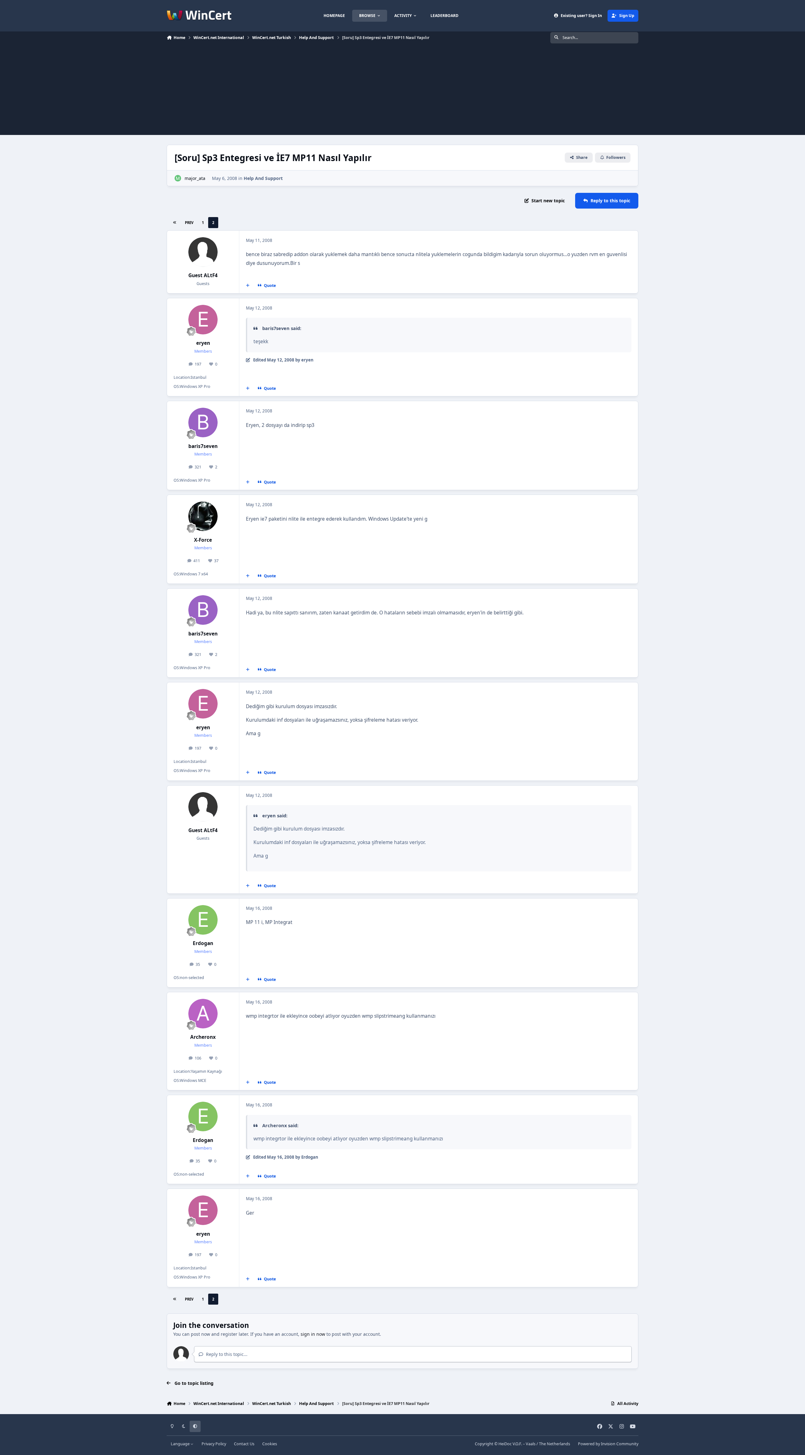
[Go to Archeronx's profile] (203, 1013)
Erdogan (203, 943)
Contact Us (244, 1444)
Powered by (608, 1444)
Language (181, 1444)
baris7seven (203, 446)
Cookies (269, 1444)
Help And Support (263, 178)
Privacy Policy (214, 1444)
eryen (203, 343)
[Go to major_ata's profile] (178, 178)
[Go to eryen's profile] (203, 319)
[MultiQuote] (248, 286)
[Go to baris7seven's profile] (203, 422)
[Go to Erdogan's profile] (203, 920)
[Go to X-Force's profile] (203, 516)
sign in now (313, 1334)
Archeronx (203, 1037)
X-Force (203, 540)
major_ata (195, 178)
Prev (189, 222)
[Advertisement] (402, 91)
